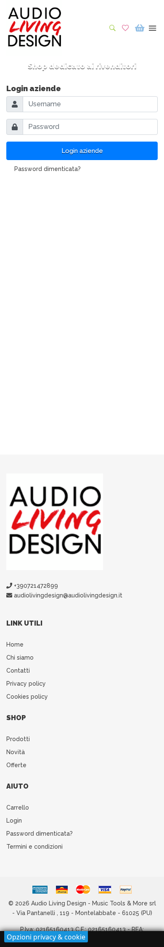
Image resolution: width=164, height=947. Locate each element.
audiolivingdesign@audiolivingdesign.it (67, 595)
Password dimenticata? (47, 169)
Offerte (16, 765)
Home (15, 644)
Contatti (18, 670)
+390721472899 (35, 585)
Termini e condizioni (34, 846)
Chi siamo (20, 657)
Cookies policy (27, 696)
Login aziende (82, 151)
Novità (15, 752)
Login (14, 820)
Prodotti (18, 739)
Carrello (17, 807)
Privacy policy (26, 683)
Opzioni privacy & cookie (46, 937)
